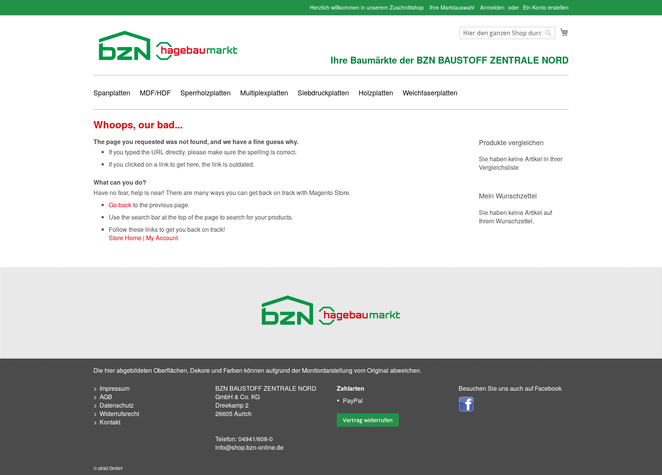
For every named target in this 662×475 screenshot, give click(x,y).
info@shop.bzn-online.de (249, 447)
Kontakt (110, 422)
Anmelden (492, 7)
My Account (162, 237)
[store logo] (168, 45)
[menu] (331, 92)
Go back (120, 204)
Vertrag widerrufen (368, 420)
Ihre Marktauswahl (451, 7)
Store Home (125, 237)
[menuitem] (111, 92)
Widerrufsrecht (119, 413)
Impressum (114, 388)
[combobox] (507, 33)
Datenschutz (117, 405)
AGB (106, 396)
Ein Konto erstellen (546, 7)
